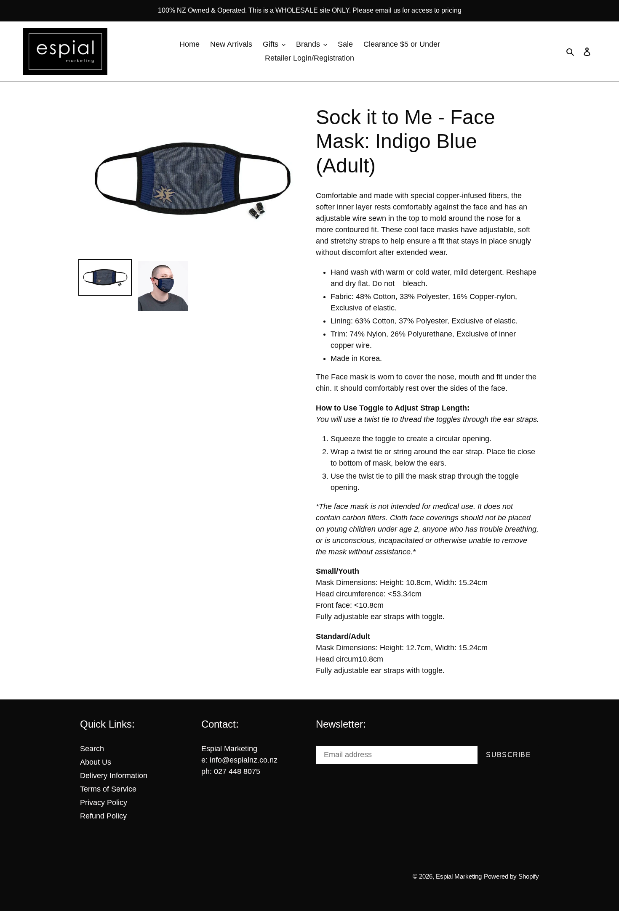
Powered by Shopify (511, 876)
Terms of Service (108, 789)
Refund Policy (103, 816)
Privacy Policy (103, 802)
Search (92, 748)
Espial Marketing (459, 876)
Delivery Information (113, 775)
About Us (95, 762)
